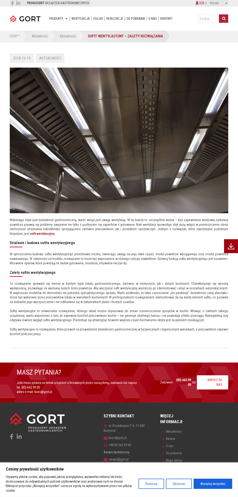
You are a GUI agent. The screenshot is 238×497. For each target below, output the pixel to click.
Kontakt (166, 18)
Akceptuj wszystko (212, 484)
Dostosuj (151, 484)
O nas (153, 18)
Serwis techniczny (116, 452)
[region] (119, 479)
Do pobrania (136, 18)
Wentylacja (80, 18)
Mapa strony (174, 460)
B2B (201, 3)
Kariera (170, 439)
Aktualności (50, 58)
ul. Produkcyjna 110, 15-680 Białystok (124, 428)
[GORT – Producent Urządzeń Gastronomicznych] (25, 18)
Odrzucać (179, 484)
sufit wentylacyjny (42, 233)
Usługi (98, 18)
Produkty (56, 18)
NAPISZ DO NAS (215, 382)
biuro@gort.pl (43, 392)
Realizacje (114, 18)
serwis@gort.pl (119, 459)
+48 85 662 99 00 (120, 445)
